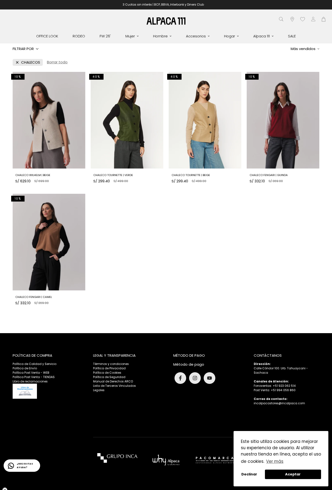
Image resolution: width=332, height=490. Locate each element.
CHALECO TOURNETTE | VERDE (113, 175)
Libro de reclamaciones (30, 381)
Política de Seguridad (109, 377)
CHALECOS (30, 62)
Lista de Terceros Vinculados (114, 386)
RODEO (79, 36)
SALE (292, 36)
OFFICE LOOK (47, 36)
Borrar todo (57, 62)
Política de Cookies (107, 373)
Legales (99, 390)
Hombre (160, 36)
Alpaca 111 (261, 36)
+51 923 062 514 (284, 386)
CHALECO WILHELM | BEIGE (32, 175)
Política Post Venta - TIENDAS (34, 377)
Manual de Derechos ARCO (113, 381)
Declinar (249, 474)
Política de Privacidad (109, 368)
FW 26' (105, 36)
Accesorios (196, 36)
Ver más (274, 461)
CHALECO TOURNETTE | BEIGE (191, 175)
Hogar (229, 36)
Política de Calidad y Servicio (34, 364)
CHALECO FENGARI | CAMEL (33, 297)
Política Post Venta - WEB (31, 373)
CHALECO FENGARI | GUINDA (269, 175)
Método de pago (188, 364)
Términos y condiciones (111, 364)
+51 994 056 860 (283, 390)
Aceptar (293, 474)
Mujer (130, 36)
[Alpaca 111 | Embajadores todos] (166, 21)
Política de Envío (25, 368)
